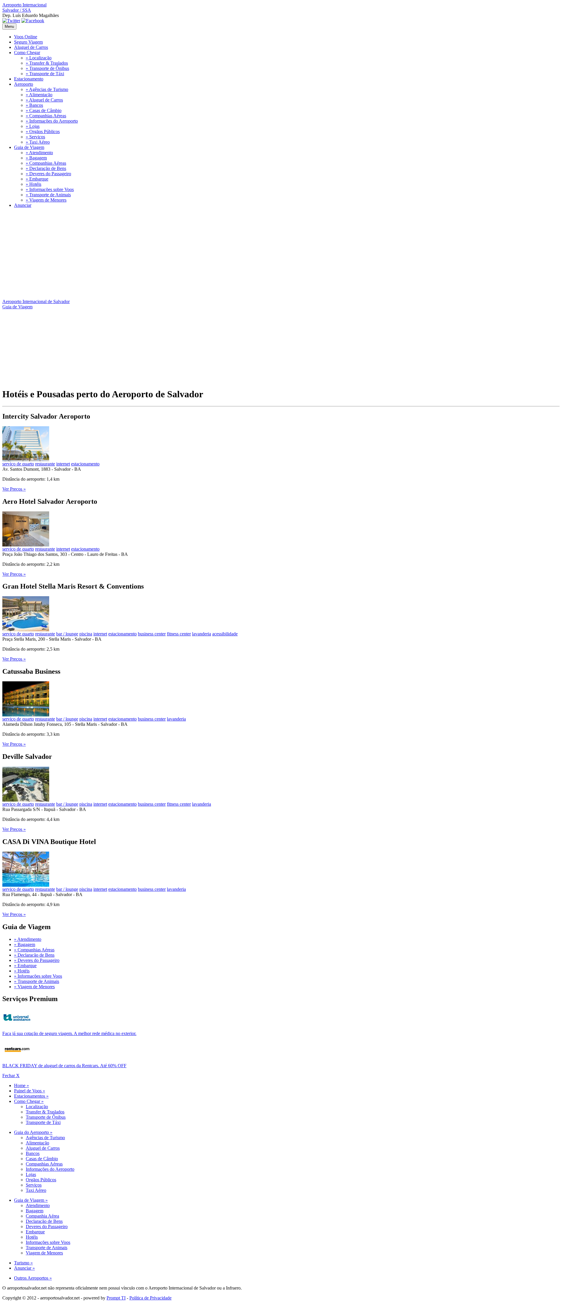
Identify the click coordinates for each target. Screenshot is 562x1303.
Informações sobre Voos (48, 1242)
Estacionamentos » (31, 1096)
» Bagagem (36, 157)
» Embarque (37, 178)
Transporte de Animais (46, 1247)
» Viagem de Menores (46, 199)
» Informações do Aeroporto (52, 120)
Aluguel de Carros (31, 47)
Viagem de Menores (44, 1252)
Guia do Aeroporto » (33, 1132)
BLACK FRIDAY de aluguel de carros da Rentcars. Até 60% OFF (64, 1065)
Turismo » (23, 1262)
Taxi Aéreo (36, 1190)
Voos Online (25, 36)
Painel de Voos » (29, 1090)
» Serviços (35, 136)
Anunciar (22, 205)
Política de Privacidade (150, 1297)
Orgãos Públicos (41, 1179)
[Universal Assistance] (17, 1024)
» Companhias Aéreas (46, 115)
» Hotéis (33, 184)
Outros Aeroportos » (33, 1278)
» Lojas (33, 126)
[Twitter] (11, 20)
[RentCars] (17, 1056)
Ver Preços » (14, 489)
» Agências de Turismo (47, 89)
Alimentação (37, 1142)
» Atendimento (39, 152)
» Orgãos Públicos (43, 131)
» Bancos (34, 105)
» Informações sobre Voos (50, 189)
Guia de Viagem (29, 147)
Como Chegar (27, 52)
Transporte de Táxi (43, 1122)
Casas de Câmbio (42, 1158)
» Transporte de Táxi (45, 73)
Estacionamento (28, 78)
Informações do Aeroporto (50, 1169)
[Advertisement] (178, 254)
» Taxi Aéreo (38, 142)
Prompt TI (116, 1297)
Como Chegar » (29, 1101)
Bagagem (34, 1210)
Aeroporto (23, 84)
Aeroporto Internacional (24, 7)
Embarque (35, 1231)
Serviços (34, 1184)
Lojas (31, 1174)
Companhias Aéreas (44, 1163)
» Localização (39, 57)
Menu (9, 26)
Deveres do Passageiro (47, 1226)
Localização (37, 1106)
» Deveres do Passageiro (48, 173)
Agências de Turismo (45, 1137)
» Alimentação (39, 94)
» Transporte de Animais (48, 194)
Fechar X (11, 1075)
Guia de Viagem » (31, 1200)
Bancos (33, 1153)
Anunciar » (24, 1268)
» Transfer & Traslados (47, 63)
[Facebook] (32, 20)
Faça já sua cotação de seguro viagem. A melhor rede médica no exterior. (69, 1033)
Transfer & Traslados (45, 1111)
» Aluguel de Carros (44, 99)
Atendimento (38, 1205)
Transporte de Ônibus (46, 1117)
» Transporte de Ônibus (47, 68)
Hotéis (32, 1237)
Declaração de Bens (44, 1221)
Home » (21, 1085)
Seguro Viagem (28, 41)
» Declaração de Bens (46, 168)
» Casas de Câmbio (43, 110)
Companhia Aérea (42, 1215)
